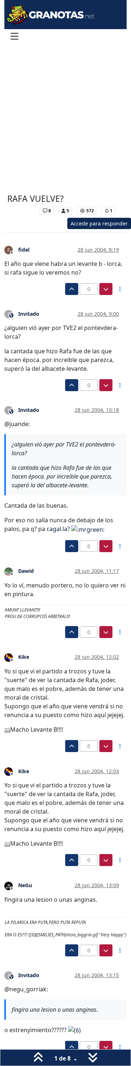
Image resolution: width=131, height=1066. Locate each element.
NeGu (25, 885)
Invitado (28, 313)
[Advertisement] (65, 119)
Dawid (26, 570)
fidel (23, 249)
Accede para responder (99, 223)
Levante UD (21, 211)
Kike (23, 656)
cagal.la (57, 529)
